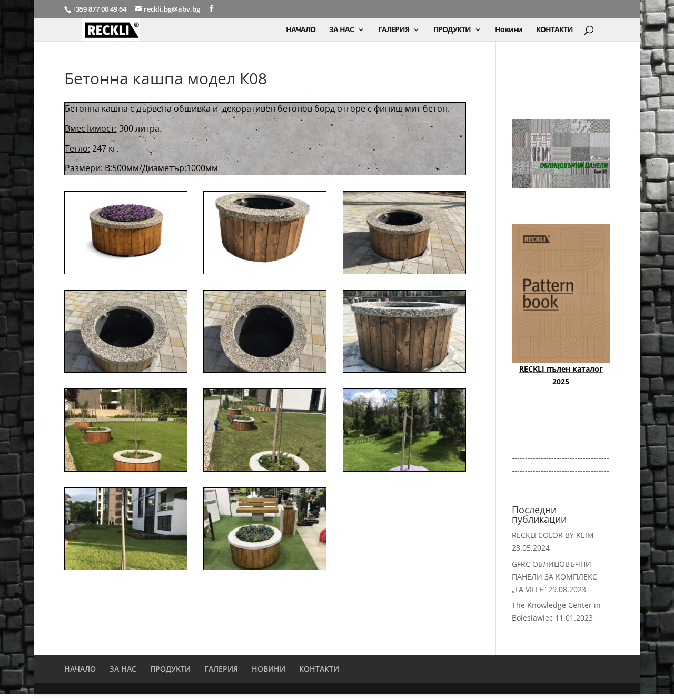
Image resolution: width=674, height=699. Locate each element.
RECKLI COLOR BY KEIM (553, 535)
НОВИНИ (268, 669)
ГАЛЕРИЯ (393, 30)
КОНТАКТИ (554, 30)
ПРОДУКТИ (452, 30)
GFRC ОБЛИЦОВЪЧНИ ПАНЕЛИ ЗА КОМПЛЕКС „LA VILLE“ (554, 576)
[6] (126, 529)
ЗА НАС (341, 30)
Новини (508, 30)
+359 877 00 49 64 (100, 9)
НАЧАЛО (300, 30)
